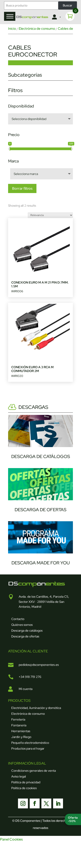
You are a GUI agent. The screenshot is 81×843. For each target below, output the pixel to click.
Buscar (67, 5)
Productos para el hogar (27, 748)
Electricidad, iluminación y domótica (36, 708)
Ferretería (18, 719)
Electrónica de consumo (37, 28)
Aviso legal (18, 776)
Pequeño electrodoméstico (30, 743)
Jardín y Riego (21, 737)
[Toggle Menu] (10, 16)
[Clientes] (56, 17)
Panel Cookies (11, 839)
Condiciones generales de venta (33, 771)
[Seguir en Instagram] (23, 803)
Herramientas (20, 731)
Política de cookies (24, 788)
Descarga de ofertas (25, 636)
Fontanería (18, 725)
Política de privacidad (25, 782)
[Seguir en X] (46, 803)
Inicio (12, 28)
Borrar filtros (22, 188)
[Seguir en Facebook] (35, 803)
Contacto (17, 619)
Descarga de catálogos (27, 631)
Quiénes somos (22, 625)
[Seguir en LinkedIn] (58, 803)
